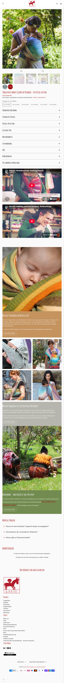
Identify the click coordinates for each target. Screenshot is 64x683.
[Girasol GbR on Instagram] (8, 648)
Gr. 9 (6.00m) (53, 104)
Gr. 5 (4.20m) (25, 104)
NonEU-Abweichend (39, 97)
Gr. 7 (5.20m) (43, 104)
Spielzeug (6, 613)
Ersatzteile (6, 604)
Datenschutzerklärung (9, 625)
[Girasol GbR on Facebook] (6, 648)
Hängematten (7, 606)
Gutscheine (6, 610)
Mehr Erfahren (9, 333)
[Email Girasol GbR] (4, 648)
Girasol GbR (26, 667)
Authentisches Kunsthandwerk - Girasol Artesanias (18, 641)
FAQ (4, 629)
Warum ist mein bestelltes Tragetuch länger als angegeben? (27, 526)
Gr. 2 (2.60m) (6, 104)
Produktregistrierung (9, 635)
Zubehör (5, 602)
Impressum (6, 623)
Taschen (5, 608)
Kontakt (5, 637)
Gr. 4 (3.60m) (16, 104)
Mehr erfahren (9, 422)
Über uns (6, 619)
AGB (4, 621)
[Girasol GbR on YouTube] (10, 648)
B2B (4, 633)
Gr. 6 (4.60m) (34, 104)
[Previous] (21, 71)
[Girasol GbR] (32, 3)
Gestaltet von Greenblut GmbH (37, 667)
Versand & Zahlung (9, 627)
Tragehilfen (6, 600)
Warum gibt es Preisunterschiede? (18, 537)
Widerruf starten (8, 639)
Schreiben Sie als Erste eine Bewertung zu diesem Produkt (32, 557)
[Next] (42, 71)
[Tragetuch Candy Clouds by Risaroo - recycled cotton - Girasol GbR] (32, 39)
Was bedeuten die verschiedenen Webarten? (22, 532)
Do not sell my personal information (14, 631)
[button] (32, 557)
